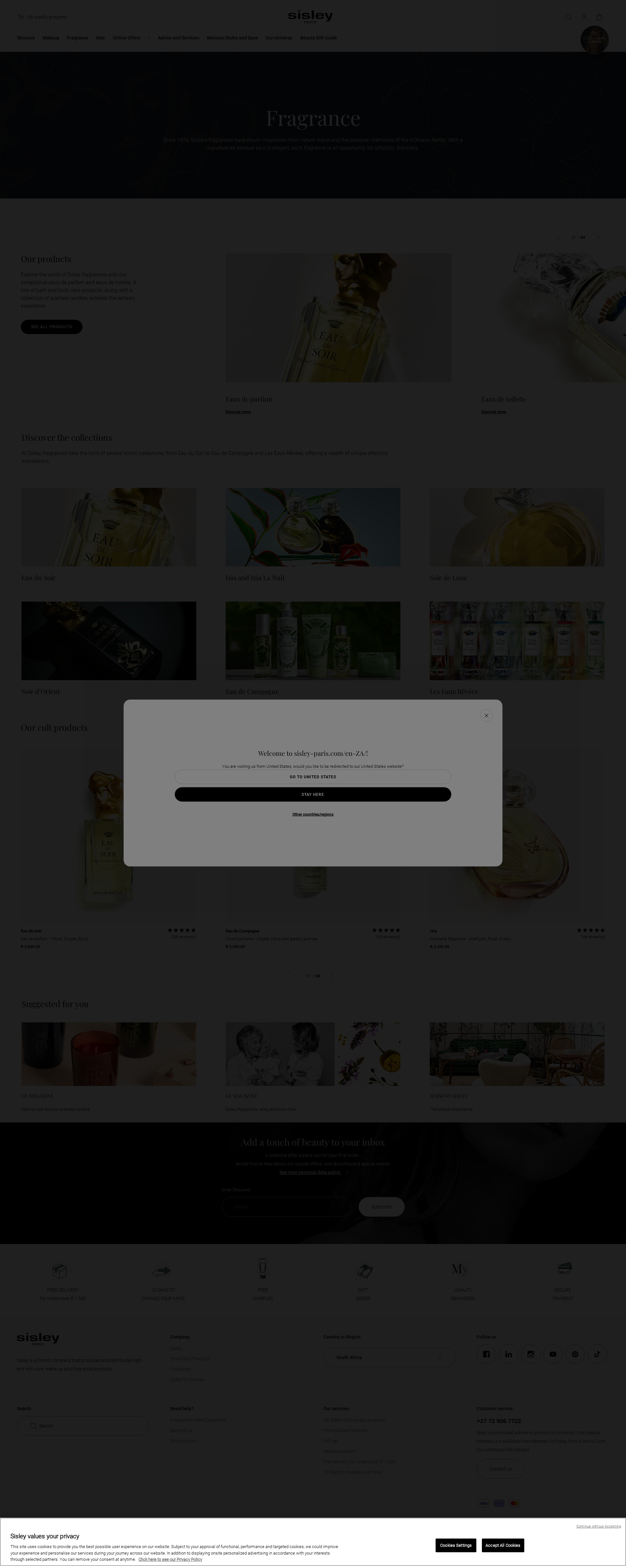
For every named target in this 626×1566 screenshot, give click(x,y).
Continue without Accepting (598, 1526)
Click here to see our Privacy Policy (170, 1559)
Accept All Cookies (502, 1545)
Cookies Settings (456, 1545)
